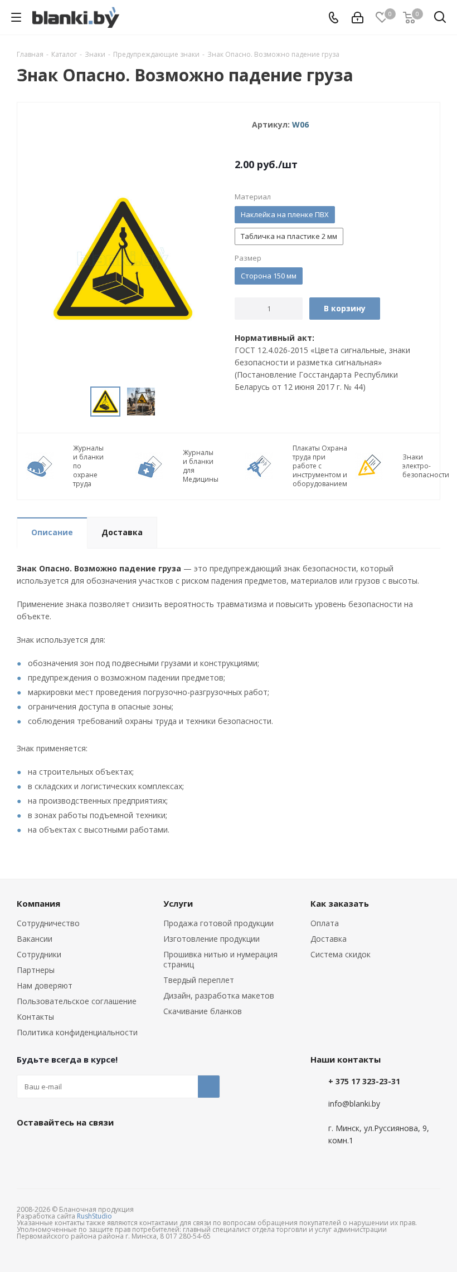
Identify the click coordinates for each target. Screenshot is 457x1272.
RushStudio (94, 1216)
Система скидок (340, 954)
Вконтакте (28, 1148)
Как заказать (339, 903)
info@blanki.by (354, 1103)
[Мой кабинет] (357, 17)
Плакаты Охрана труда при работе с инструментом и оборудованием (320, 466)
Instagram (83, 1148)
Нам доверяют (44, 985)
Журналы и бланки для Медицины (200, 466)
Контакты (35, 1016)
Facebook (56, 1148)
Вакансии (34, 938)
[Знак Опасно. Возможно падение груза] (122, 257)
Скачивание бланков (202, 1011)
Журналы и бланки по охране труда (88, 466)
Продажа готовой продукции (218, 923)
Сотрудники (39, 954)
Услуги (178, 903)
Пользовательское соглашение (77, 1001)
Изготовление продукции (211, 938)
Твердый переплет (198, 980)
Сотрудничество (48, 923)
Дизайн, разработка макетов (218, 995)
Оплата (324, 923)
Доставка (328, 938)
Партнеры (36, 970)
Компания (38, 903)
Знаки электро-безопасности (425, 466)
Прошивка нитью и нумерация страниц (220, 959)
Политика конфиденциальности (77, 1032)
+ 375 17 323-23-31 (364, 1081)
